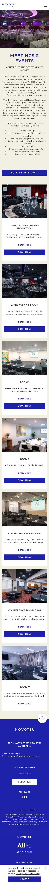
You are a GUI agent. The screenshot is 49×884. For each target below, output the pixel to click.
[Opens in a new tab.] (24, 797)
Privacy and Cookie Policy (28, 873)
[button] (22, 40)
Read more (24, 245)
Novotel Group (24, 862)
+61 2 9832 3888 (12, 753)
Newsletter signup (24, 767)
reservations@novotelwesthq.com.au (22, 756)
